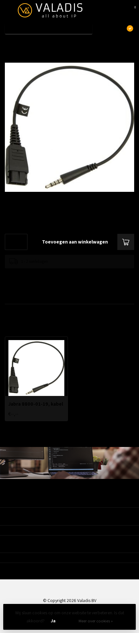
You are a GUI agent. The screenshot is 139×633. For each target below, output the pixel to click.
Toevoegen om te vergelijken (30, 274)
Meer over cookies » (96, 621)
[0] (130, 10)
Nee (68, 621)
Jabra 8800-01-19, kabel (48, 43)
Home (10, 43)
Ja (53, 621)
